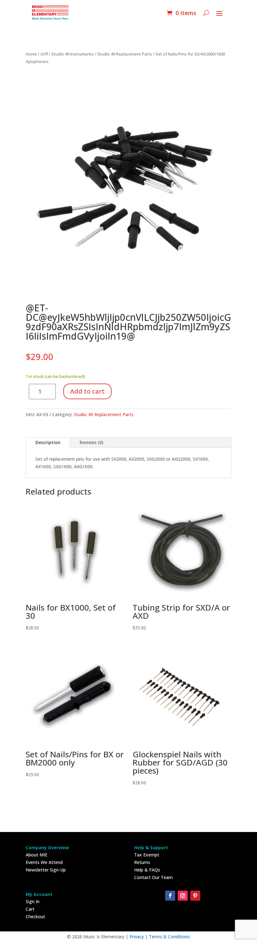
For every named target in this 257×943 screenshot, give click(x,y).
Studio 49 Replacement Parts (124, 54)
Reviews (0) (91, 442)
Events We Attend (44, 862)
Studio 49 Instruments (72, 54)
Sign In (32, 901)
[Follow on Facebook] (170, 896)
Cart (30, 909)
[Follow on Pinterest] (195, 896)
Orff (44, 54)
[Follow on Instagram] (183, 896)
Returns (142, 862)
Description (47, 442)
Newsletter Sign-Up (46, 870)
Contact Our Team (153, 877)
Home (31, 54)
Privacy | (139, 937)
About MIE (36, 855)
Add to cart (87, 391)
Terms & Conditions (169, 937)
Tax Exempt (146, 855)
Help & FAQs (147, 870)
